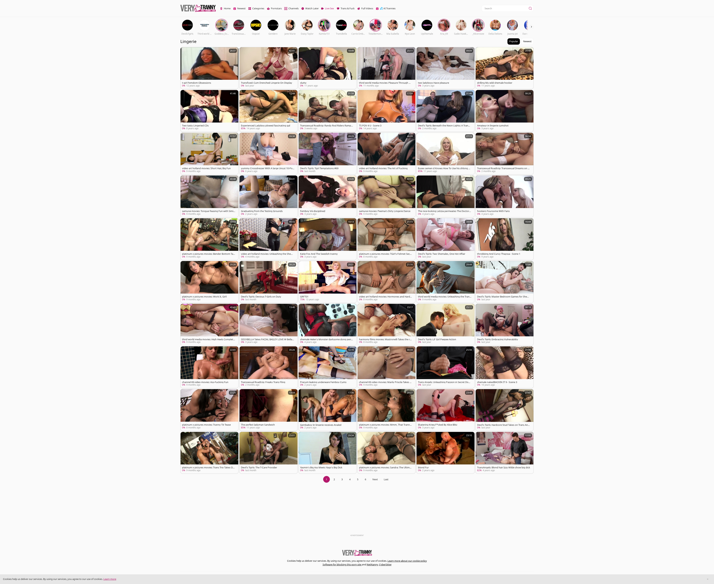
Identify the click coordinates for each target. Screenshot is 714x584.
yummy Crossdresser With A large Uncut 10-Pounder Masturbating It (267, 168)
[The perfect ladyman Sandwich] (268, 410)
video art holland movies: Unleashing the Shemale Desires (267, 254)
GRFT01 (304, 296)
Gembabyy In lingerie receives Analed (320, 425)
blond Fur (423, 467)
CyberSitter (385, 564)
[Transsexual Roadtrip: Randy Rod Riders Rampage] (327, 111)
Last (386, 479)
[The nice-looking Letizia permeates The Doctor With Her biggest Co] (445, 196)
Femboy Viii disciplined (312, 211)
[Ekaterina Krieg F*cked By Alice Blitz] (445, 410)
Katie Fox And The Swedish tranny (319, 254)
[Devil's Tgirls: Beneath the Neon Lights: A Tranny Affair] (445, 111)
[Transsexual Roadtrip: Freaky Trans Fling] (268, 367)
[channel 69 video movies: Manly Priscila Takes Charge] (386, 367)
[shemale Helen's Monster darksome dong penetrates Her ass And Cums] (327, 324)
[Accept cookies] (707, 579)
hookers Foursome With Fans (493, 211)
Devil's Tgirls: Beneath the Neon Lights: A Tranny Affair (444, 125)
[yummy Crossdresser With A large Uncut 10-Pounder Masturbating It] (268, 153)
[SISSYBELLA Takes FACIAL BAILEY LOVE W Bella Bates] (268, 324)
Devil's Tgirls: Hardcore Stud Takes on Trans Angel (503, 425)
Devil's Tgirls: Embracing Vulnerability (497, 339)
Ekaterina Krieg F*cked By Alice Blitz (437, 425)
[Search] (530, 8)
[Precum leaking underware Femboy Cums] (327, 367)
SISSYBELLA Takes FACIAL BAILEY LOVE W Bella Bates (267, 339)
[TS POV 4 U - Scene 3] (386, 111)
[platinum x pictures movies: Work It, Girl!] (209, 282)
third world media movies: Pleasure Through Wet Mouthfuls (385, 83)
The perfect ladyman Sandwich (258, 425)
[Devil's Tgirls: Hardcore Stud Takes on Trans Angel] (504, 410)
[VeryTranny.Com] (198, 8)
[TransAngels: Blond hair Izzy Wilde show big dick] (504, 453)
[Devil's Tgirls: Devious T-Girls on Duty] (268, 282)
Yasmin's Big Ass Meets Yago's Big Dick (321, 467)
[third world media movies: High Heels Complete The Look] (209, 324)
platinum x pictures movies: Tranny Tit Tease (206, 425)
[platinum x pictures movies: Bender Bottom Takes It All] (209, 239)
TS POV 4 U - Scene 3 (370, 125)
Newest (527, 41)
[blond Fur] (445, 453)
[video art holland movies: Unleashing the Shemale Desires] (268, 239)
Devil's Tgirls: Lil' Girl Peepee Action (437, 339)
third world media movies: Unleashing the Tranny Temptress (444, 296)
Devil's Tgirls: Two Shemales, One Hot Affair (441, 254)
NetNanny (372, 564)
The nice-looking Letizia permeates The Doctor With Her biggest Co (443, 211)
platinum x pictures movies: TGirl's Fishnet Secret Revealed (385, 254)
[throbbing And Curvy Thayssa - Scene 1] (504, 239)
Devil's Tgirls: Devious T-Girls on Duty (261, 296)
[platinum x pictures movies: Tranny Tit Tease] (209, 410)
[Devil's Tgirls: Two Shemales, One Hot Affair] (445, 239)
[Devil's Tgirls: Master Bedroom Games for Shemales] (504, 282)
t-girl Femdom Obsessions (196, 83)
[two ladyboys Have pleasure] (445, 68)
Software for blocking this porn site (342, 564)
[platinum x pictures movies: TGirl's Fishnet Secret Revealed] (386, 239)
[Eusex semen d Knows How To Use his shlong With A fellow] (445, 153)
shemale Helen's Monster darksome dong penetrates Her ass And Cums (326, 339)
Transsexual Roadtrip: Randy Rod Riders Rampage (326, 125)
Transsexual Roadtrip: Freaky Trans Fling (263, 382)
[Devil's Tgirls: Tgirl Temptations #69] (327, 153)
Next (375, 479)
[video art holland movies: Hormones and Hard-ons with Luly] (386, 282)
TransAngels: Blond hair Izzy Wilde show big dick (503, 467)
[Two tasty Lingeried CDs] (209, 111)
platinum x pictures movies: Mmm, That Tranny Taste (385, 425)
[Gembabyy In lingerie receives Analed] (327, 410)
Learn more (109, 579)
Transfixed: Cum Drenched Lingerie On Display (266, 83)
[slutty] (327, 68)
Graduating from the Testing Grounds (262, 211)
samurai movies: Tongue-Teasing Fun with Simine (208, 211)
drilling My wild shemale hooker (494, 83)
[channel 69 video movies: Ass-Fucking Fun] (209, 367)
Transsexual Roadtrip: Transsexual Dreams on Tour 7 (503, 168)
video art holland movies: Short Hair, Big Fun (206, 168)
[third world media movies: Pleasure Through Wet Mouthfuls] (386, 68)
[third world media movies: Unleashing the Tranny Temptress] (445, 282)
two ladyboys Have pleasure (433, 83)
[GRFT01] (327, 282)
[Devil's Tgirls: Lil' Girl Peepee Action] (445, 324)
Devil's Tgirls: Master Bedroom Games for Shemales (503, 296)
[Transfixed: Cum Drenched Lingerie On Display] (268, 68)
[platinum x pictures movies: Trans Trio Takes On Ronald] (209, 453)
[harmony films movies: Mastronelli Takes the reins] (386, 324)
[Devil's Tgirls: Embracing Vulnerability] (504, 324)
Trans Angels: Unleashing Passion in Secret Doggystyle (444, 382)
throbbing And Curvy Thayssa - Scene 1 (498, 254)
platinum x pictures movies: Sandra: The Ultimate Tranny (385, 467)
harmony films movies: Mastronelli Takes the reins (385, 339)
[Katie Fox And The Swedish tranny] (327, 239)
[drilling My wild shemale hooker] (504, 68)
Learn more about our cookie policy (407, 560)
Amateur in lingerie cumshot (493, 125)
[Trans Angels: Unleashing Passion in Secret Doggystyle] (445, 367)
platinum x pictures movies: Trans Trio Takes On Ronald (208, 467)
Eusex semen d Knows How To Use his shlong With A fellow (444, 168)
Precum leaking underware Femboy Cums (323, 382)
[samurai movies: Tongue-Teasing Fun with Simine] (209, 196)
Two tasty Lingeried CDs (195, 125)
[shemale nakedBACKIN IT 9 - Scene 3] (504, 367)
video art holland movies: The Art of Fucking (383, 168)
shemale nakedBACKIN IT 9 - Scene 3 (497, 382)
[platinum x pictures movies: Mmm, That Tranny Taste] (386, 410)
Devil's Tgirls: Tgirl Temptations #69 (319, 168)
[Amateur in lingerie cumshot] (504, 111)
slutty (303, 83)
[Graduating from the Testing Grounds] (268, 196)
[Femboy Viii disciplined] (327, 196)
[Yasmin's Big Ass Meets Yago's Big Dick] (327, 453)
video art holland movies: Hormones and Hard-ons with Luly (385, 296)
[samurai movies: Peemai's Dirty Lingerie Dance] (386, 196)
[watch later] (185, 52)
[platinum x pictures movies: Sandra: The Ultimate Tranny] (386, 453)
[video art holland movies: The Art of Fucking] (386, 153)
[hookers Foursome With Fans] (504, 196)
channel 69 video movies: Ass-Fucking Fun (205, 382)
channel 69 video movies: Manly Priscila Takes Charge (385, 382)
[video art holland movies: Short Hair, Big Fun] (209, 153)
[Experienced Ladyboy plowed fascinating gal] (268, 111)
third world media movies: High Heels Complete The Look (208, 339)
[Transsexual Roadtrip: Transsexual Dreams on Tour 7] (504, 153)
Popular (513, 41)
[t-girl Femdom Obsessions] (209, 68)
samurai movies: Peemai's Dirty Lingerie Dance (384, 211)
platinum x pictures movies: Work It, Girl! (204, 296)
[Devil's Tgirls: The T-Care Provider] (268, 453)
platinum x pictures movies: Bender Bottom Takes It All (208, 254)
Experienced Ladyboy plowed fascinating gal (265, 125)
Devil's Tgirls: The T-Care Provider (259, 467)
